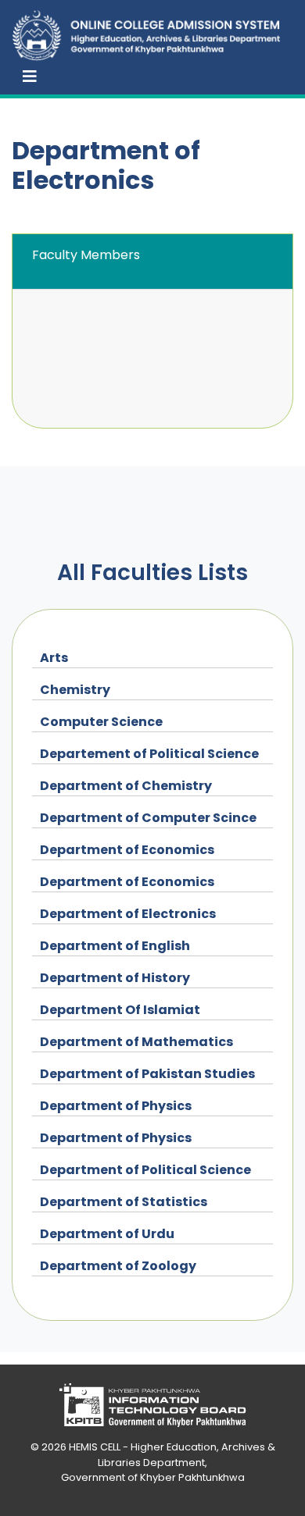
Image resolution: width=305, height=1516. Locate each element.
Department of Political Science (145, 1170)
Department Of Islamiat (120, 1010)
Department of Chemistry (126, 786)
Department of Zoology (118, 1266)
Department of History (115, 978)
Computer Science (101, 722)
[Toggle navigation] (30, 76)
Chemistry (75, 690)
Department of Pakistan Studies (147, 1074)
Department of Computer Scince (148, 818)
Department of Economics (127, 850)
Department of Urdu (107, 1234)
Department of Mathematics (136, 1042)
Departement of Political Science (149, 754)
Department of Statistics (123, 1202)
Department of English (115, 946)
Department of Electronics (128, 914)
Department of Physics (116, 1106)
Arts (54, 658)
